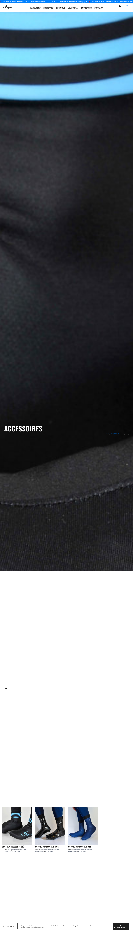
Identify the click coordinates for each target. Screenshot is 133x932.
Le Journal (73, 8)
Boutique (60, 8)
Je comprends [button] (121, 927)
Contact (98, 8)
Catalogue (35, 8)
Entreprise (86, 8)
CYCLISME (115, 434)
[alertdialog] (66, 1)
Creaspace (48, 8)
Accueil (106, 434)
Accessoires (13, 849)
